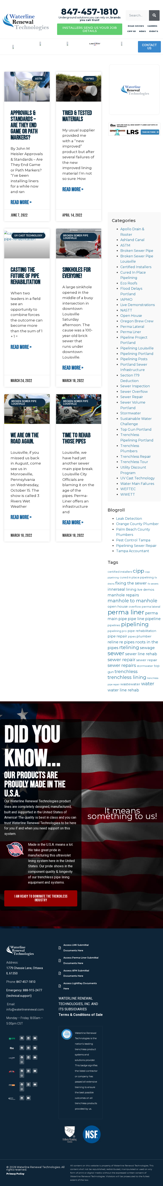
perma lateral (151, 606)
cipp (138, 571)
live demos (145, 590)
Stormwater (130, 413)
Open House (131, 316)
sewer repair (121, 659)
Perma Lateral (132, 327)
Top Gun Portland (136, 430)
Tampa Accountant (132, 551)
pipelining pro (117, 631)
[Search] (154, 15)
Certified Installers (135, 267)
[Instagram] (22, 1062)
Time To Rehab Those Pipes (76, 438)
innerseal (116, 589)
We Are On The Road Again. (25, 438)
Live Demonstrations (137, 305)
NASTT (126, 310)
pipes (132, 636)
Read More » (21, 202)
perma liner (126, 612)
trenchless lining (127, 677)
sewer (116, 653)
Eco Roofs (128, 283)
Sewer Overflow (134, 392)
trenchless (126, 671)
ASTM (125, 245)
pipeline (153, 618)
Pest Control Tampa (133, 540)
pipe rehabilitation (142, 631)
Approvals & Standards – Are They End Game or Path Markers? (24, 125)
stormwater (145, 665)
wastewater (130, 684)
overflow (135, 606)
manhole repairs (123, 595)
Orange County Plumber (137, 524)
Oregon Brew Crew (136, 321)
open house (118, 606)
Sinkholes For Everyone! (76, 273)
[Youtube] (35, 1038)
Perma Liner (130, 332)
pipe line (136, 618)
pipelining (135, 624)
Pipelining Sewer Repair (136, 546)
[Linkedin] (28, 1038)
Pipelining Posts (133, 359)
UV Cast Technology (137, 478)
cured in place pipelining (137, 577)
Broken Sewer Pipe (136, 251)
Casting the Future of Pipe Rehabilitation (25, 276)
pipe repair (117, 636)
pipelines (114, 625)
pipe (122, 618)
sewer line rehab (141, 654)
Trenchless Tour (134, 462)
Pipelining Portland (136, 354)
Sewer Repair (131, 397)
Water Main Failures (137, 484)
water (147, 684)
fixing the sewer (131, 583)
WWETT (127, 494)
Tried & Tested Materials (77, 116)
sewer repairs (122, 665)
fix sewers (153, 583)
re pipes (127, 642)
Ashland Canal (132, 240)
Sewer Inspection (135, 386)
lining (131, 589)
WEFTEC (128, 489)
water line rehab (123, 690)
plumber (144, 636)
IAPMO (126, 300)
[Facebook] (22, 1038)
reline (113, 642)
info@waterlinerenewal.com (25, 1009)
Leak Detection (129, 519)
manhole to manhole (132, 601)
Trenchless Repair (135, 457)
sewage (147, 647)
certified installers (120, 571)
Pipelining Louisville (137, 348)
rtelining (129, 647)
